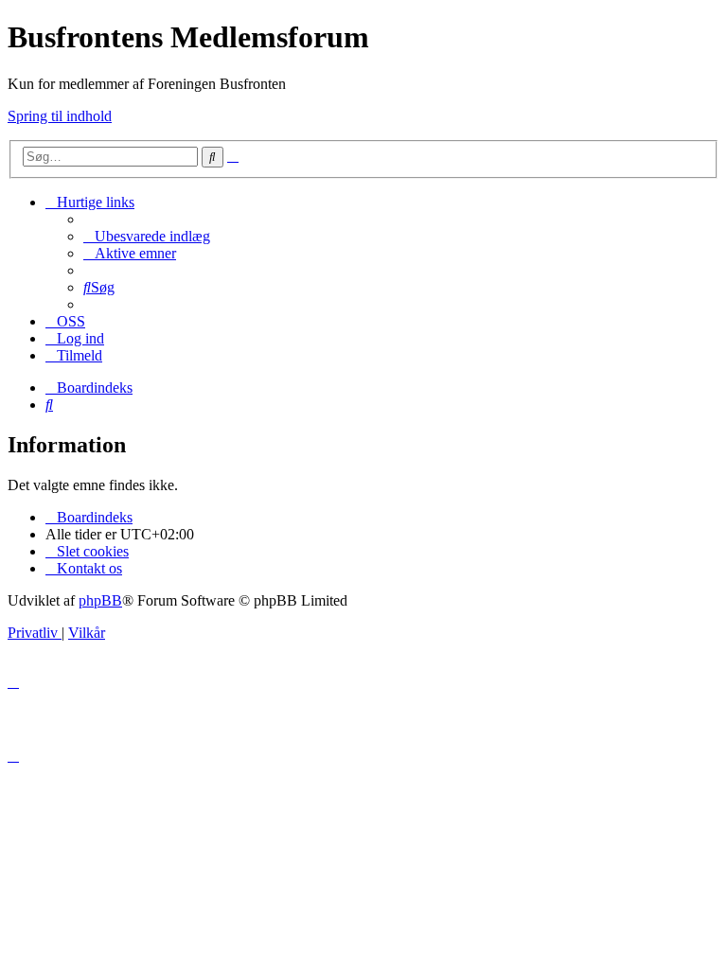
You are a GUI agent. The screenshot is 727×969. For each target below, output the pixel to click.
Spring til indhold (60, 116)
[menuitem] (146, 236)
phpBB (100, 600)
